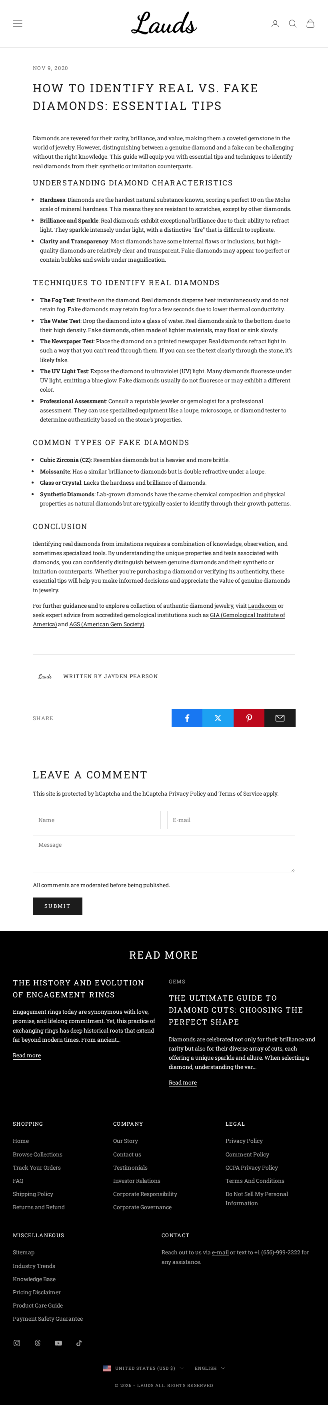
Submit (57, 905)
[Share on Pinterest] (249, 718)
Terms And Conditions (255, 1180)
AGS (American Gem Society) (106, 624)
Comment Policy (247, 1154)
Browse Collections (37, 1154)
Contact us (127, 1154)
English (206, 1368)
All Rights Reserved (184, 1385)
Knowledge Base (34, 1279)
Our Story (125, 1140)
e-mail (220, 1252)
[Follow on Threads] (38, 1343)
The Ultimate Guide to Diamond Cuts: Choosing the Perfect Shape (236, 1009)
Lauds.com (262, 605)
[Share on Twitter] (218, 718)
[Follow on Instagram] (17, 1343)
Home (21, 1140)
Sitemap (23, 1252)
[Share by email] (280, 718)
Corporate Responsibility (145, 1194)
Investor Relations (136, 1180)
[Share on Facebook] (187, 718)
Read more (27, 1055)
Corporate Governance (142, 1207)
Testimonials (130, 1167)
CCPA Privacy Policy (252, 1167)
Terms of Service (240, 793)
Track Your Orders (37, 1167)
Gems (177, 981)
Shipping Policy (33, 1194)
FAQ (18, 1180)
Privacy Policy (187, 793)
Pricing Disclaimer (37, 1292)
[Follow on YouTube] (58, 1343)
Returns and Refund (39, 1207)
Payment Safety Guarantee (48, 1318)
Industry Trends (34, 1266)
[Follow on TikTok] (79, 1343)
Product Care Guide (38, 1305)
